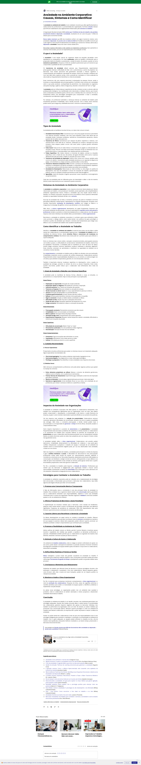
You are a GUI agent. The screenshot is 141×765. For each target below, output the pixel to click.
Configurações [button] (119, 762)
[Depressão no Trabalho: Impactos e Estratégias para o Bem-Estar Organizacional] (94, 725)
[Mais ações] (97, 11)
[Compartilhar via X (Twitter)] (47, 706)
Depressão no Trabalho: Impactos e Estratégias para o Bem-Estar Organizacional (93, 735)
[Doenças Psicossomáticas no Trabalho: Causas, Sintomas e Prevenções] (46, 725)
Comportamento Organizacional (68, 702)
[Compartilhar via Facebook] (44, 706)
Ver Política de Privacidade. (89, 762)
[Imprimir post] (58, 706)
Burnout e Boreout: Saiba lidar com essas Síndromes (70, 735)
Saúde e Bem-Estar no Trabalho (51, 702)
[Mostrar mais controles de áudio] (95, 641)
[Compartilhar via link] (55, 706)
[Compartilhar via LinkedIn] (51, 706)
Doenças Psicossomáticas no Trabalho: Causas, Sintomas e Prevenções (46, 735)
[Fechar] (139, 762)
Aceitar (134, 762)
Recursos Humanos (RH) (83, 702)
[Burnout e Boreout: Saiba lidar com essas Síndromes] (70, 725)
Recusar (127, 762)
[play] (54, 641)
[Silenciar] (92, 641)
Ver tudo (103, 716)
